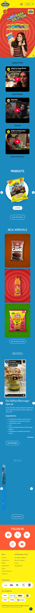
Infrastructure (5, 560)
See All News (17, 516)
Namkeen (17, 208)
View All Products (17, 217)
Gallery (3, 563)
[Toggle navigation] (32, 4)
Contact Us (4, 574)
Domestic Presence (7, 571)
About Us (4, 557)
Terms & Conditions (20, 560)
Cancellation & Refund (20, 557)
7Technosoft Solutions (16, 607)
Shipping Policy (18, 566)
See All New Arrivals (17, 341)
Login (28, 4)
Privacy (16, 563)
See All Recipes (12, 443)
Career (3, 568)
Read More (30, 437)
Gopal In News (5, 566)
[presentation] (1, 192)
